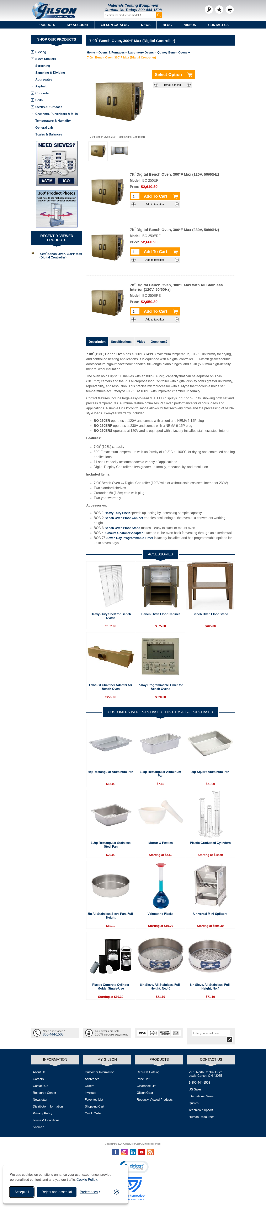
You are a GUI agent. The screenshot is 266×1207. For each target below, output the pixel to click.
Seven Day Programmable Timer (129, 538)
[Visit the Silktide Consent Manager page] (116, 1192)
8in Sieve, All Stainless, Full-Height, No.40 (160, 986)
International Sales (201, 1096)
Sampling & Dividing (50, 72)
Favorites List (94, 1099)
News (145, 25)
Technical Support (201, 1110)
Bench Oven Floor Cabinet (124, 518)
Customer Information (99, 1072)
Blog (167, 25)
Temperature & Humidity (53, 120)
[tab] (97, 341)
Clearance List (146, 1086)
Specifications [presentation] (121, 341)
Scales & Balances (48, 134)
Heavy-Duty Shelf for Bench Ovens (111, 616)
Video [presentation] (141, 341)
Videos (190, 25)
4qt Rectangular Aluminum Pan (110, 772)
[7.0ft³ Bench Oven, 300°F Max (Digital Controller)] (98, 151)
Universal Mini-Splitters (210, 913)
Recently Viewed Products (155, 1099)
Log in (209, 9)
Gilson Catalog (115, 25)
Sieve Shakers (45, 59)
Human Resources (201, 1117)
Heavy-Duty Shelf (117, 513)
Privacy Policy (42, 1113)
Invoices (90, 1092)
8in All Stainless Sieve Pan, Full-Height (110, 915)
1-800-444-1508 (199, 1082)
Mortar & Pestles (160, 842)
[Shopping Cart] (229, 9)
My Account (78, 25)
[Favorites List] (219, 9)
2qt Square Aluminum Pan (210, 772)
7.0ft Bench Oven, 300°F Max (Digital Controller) (60, 255)
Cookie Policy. (87, 1179)
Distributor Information (48, 1106)
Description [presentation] (97, 341)
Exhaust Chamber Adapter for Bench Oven (110, 686)
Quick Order (93, 1113)
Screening (42, 65)
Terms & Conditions (46, 1120)
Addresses (92, 1079)
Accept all (22, 1192)
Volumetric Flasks (160, 913)
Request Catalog (148, 1072)
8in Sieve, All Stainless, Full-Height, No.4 (210, 986)
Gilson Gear (145, 1092)
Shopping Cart (94, 1106)
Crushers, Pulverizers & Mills (56, 113)
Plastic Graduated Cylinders (210, 842)
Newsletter (40, 1099)
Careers (38, 1079)
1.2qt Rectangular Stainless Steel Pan (111, 844)
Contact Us (218, 25)
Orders (89, 1086)
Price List (143, 1079)
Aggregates (43, 79)
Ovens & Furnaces (48, 107)
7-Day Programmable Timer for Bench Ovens (160, 686)
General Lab (44, 127)
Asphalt (41, 86)
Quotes (194, 1103)
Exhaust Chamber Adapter (124, 533)
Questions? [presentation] (159, 341)
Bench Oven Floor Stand (122, 528)
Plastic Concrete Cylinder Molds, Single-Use (110, 986)
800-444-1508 (150, 10)
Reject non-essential (57, 1192)
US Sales (195, 1089)
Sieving (40, 52)
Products (46, 25)
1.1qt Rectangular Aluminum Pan (160, 773)
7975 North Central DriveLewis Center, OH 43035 (205, 1073)
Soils (39, 100)
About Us (39, 1072)
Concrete (42, 93)
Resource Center (44, 1092)
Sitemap (38, 1127)
